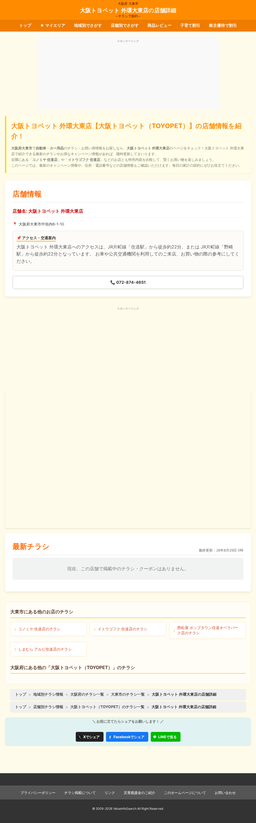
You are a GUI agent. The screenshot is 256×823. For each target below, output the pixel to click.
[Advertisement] (128, 76)
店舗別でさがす (125, 25)
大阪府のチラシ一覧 (87, 694)
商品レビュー (160, 25)
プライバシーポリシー (38, 793)
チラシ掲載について (80, 793)
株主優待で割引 (223, 25)
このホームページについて (185, 793)
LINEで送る (167, 737)
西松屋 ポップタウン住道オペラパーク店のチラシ (207, 630)
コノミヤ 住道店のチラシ (39, 629)
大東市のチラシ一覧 (128, 694)
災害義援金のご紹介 (139, 793)
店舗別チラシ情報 (48, 706)
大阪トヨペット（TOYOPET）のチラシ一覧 (107, 706)
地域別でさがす (88, 25)
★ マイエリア (52, 25)
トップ (25, 25)
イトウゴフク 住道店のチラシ (123, 629)
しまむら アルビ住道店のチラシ (45, 649)
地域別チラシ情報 (48, 694)
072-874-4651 (128, 282)
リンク (109, 793)
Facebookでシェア (129, 737)
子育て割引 (190, 25)
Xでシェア (91, 737)
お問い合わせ (225, 793)
